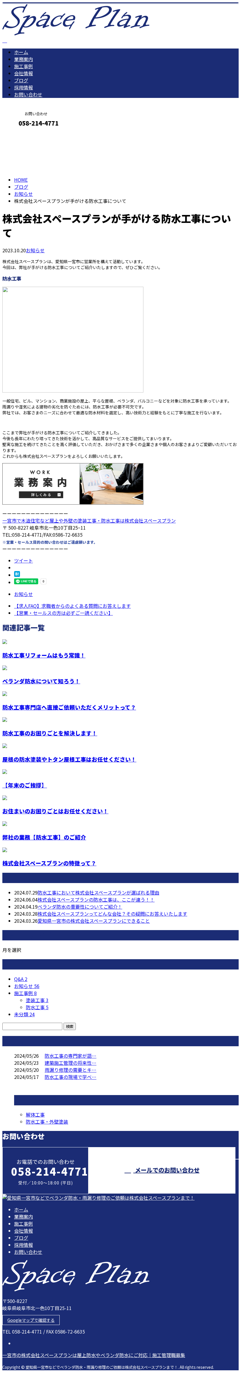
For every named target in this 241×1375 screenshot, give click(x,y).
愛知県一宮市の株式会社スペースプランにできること (94, 920)
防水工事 (37, 1007)
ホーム (21, 52)
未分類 (24, 1014)
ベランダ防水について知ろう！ (41, 681)
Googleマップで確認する (31, 1320)
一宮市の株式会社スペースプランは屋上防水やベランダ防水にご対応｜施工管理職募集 (93, 1355)
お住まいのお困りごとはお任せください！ (55, 811)
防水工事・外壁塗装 (47, 1121)
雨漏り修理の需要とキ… (70, 1069)
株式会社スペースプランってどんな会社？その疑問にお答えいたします (112, 913)
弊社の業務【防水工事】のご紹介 (44, 837)
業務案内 (23, 59)
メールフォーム (22, 135)
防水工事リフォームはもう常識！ (44, 655)
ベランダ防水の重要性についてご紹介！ (80, 906)
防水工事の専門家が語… (70, 1055)
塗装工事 (37, 1000)
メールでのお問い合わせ (166, 1170)
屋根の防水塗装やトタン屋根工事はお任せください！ (69, 759)
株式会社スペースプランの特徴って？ (49, 863)
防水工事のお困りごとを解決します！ (49, 733)
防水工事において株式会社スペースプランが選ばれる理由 (98, 892)
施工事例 (23, 66)
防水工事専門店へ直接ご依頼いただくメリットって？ (69, 707)
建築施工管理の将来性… (70, 1062)
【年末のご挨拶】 (24, 785)
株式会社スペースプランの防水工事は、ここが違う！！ (96, 899)
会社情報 (23, 73)
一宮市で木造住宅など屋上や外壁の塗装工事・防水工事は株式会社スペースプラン (89, 520)
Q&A (20, 978)
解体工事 (35, 1114)
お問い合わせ (28, 94)
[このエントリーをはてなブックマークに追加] (17, 574)
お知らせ (35, 250)
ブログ (21, 80)
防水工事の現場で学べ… (70, 1076)
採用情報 (23, 87)
